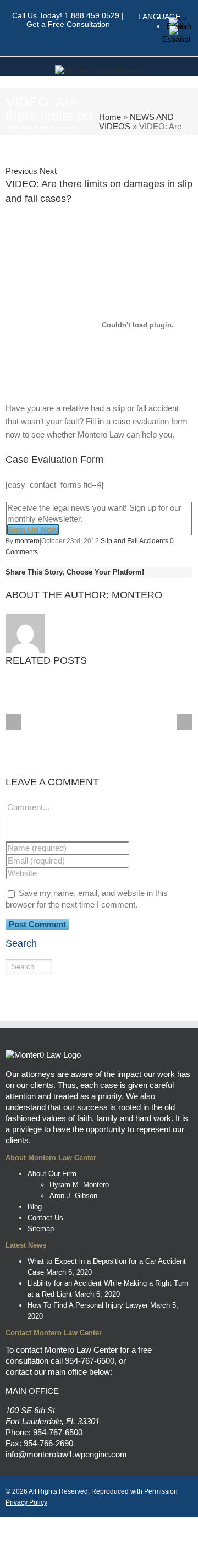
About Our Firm (52, 1173)
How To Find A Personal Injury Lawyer (88, 1305)
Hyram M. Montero (79, 1185)
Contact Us (45, 1218)
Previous (21, 171)
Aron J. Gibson (73, 1196)
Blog (35, 1207)
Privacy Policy (26, 1502)
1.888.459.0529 (91, 15)
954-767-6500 (89, 1360)
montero (27, 541)
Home (110, 117)
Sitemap (41, 1229)
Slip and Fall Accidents (134, 541)
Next (48, 171)
